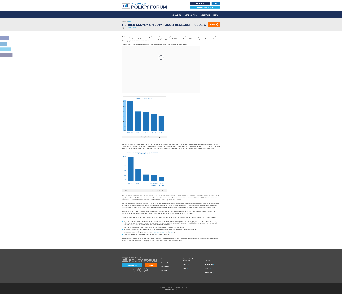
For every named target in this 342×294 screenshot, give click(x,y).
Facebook (157, 232)
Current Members (167, 263)
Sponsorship (165, 267)
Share (213, 24)
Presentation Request (209, 260)
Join (215, 4)
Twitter (163, 232)
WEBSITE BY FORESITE (171, 289)
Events (185, 264)
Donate (207, 268)
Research (205, 15)
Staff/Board (208, 272)
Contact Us (200, 4)
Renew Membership (167, 259)
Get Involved (190, 15)
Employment (209, 264)
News (215, 15)
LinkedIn (171, 232)
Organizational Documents (188, 260)
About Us (176, 15)
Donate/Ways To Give (205, 7)
